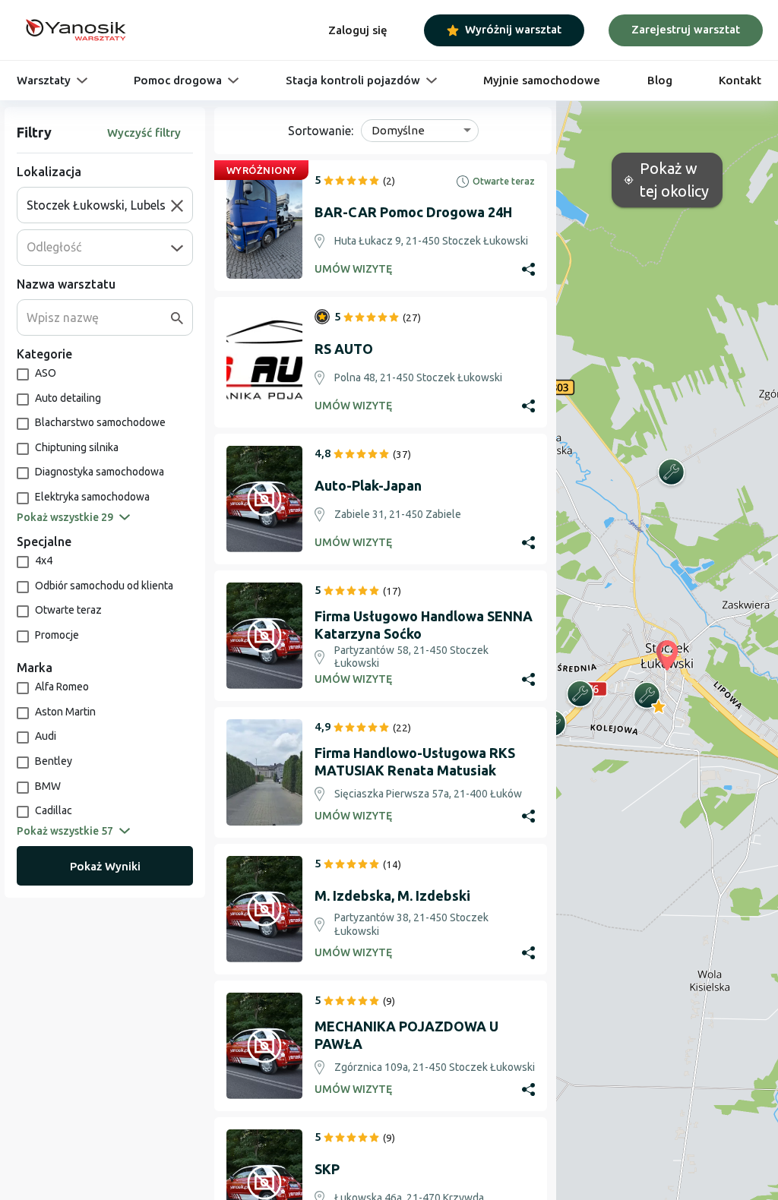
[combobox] (99, 205)
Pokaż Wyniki (105, 866)
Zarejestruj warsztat (685, 29)
